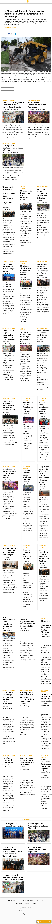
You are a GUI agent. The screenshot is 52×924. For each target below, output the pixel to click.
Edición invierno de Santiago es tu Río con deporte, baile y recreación (46, 766)
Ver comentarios (8, 89)
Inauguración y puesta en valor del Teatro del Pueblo (10, 472)
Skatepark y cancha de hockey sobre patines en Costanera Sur (9, 405)
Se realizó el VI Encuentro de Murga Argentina (37, 104)
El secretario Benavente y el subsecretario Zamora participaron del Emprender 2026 (9, 196)
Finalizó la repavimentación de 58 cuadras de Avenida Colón (28, 622)
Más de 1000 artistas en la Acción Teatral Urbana (44, 408)
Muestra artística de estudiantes (8, 760)
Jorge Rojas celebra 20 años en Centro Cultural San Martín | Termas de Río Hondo (44, 475)
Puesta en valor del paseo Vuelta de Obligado (27, 475)
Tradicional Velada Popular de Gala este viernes (28, 407)
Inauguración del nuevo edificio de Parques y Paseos (43, 335)
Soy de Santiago (11, 27)
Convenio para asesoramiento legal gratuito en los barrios (27, 761)
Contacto (12, 900)
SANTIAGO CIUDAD (10, 8)
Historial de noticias (27, 900)
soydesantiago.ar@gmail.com (26, 914)
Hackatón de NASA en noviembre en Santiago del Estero (43, 268)
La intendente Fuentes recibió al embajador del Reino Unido (44, 556)
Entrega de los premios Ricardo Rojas (9, 266)
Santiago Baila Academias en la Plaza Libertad (13, 147)
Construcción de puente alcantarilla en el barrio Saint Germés (13, 104)
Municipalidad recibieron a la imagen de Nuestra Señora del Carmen (27, 697)
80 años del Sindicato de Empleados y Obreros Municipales (26, 270)
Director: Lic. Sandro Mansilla (27, 903)
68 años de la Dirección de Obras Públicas (26, 194)
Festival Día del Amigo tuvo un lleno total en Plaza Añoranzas (8, 698)
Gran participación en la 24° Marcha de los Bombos (9, 621)
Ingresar (41, 900)
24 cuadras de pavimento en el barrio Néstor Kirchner (46, 626)
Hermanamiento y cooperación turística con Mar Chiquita (10, 551)
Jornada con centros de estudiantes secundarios (46, 697)
